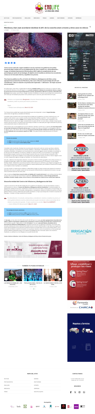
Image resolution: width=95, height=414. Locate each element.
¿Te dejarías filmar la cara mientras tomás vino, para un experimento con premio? (86, 116)
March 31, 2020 (32, 204)
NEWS (5, 25)
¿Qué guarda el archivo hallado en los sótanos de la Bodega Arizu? (86, 95)
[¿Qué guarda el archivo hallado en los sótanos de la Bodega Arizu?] (71, 96)
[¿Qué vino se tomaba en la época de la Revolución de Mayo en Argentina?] (71, 127)
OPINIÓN (70, 18)
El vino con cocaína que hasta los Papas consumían (86, 134)
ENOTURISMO (61, 18)
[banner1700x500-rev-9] (33, 241)
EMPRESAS (78, 18)
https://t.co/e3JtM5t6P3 (49, 202)
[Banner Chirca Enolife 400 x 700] (81, 314)
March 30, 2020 (29, 107)
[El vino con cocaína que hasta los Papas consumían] (71, 136)
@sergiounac (26, 99)
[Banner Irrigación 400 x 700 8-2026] (81, 208)
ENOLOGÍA (27, 18)
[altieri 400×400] (81, 144)
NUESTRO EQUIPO (9, 22)
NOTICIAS (6, 18)
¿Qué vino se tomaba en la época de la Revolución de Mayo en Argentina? (86, 126)
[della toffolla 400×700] (81, 33)
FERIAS (44, 18)
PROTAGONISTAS (17, 18)
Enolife (7, 30)
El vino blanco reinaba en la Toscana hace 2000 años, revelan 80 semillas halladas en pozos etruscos (86, 105)
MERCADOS (37, 18)
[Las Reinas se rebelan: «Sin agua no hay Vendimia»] (13, 275)
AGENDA (52, 18)
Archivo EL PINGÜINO (81, 87)
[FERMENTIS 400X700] (81, 261)
